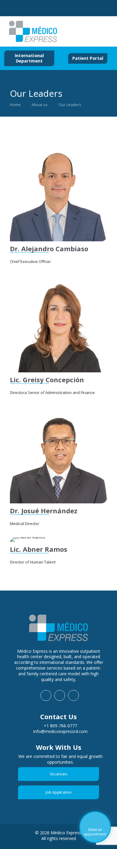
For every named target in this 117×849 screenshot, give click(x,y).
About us (40, 104)
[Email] (52, 9)
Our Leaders (69, 104)
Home (15, 104)
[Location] (71, 9)
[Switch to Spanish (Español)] (78, 31)
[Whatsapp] (15, 9)
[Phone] (34, 9)
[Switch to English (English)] (89, 31)
